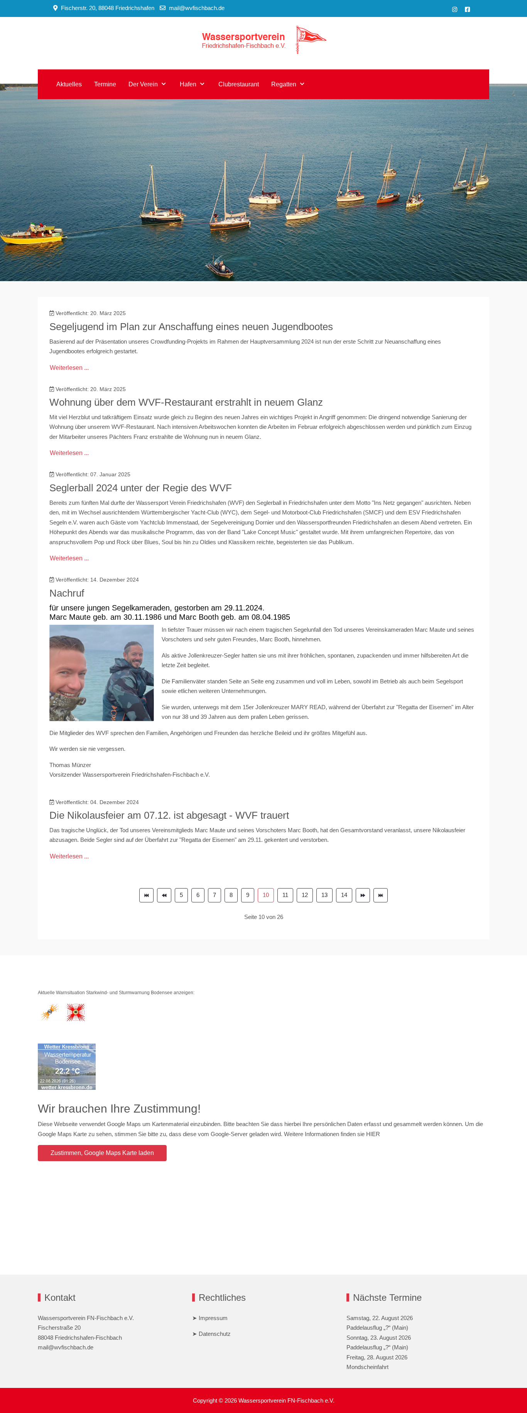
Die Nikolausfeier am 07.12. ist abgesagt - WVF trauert (169, 815)
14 (344, 895)
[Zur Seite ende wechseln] (380, 895)
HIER (373, 1134)
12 (305, 895)
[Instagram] (454, 9)
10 (266, 895)
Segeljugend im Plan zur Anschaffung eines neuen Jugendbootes (191, 326)
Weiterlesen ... (69, 367)
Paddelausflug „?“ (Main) (377, 1327)
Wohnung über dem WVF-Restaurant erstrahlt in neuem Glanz (186, 402)
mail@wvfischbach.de (197, 8)
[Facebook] (467, 9)
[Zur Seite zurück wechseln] (164, 895)
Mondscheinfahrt (367, 1367)
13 (324, 895)
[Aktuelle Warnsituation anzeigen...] (63, 1012)
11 (285, 895)
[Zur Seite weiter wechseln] (363, 895)
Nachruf (66, 593)
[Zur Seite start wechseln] (146, 895)
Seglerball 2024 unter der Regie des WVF (140, 488)
